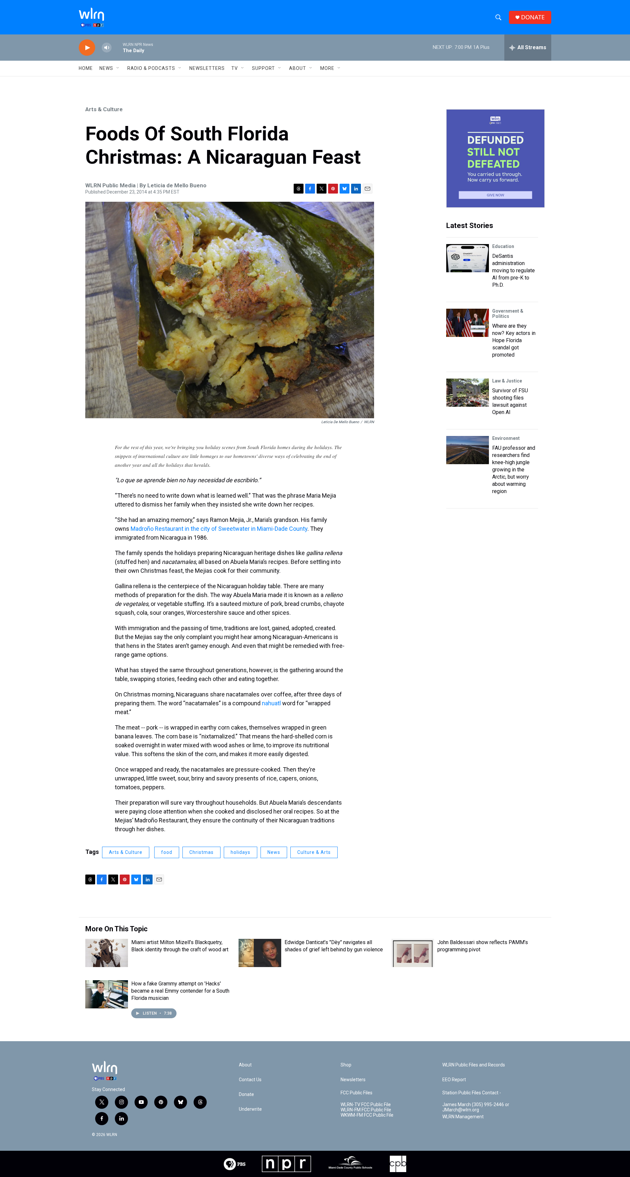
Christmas (201, 852)
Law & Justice (507, 380)
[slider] (117, 47)
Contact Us (250, 1079)
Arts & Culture (104, 109)
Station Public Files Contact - (471, 1092)
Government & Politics (507, 313)
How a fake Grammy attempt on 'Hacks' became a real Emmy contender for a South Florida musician (180, 991)
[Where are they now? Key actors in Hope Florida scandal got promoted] (467, 323)
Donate (246, 1094)
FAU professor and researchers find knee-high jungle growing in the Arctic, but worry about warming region (513, 469)
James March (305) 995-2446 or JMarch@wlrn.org (475, 1107)
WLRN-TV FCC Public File (366, 1104)
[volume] (106, 47)
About (297, 68)
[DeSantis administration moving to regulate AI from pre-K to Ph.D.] (467, 258)
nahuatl (271, 703)
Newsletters (207, 68)
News (273, 852)
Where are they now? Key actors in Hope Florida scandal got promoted (514, 340)
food (166, 852)
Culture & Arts (314, 852)
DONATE (533, 17)
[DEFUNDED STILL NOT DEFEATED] (495, 158)
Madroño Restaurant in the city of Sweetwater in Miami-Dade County (219, 528)
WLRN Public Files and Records (473, 1065)
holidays (240, 852)
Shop (346, 1065)
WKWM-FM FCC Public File (367, 1115)
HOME (86, 68)
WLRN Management (463, 1116)
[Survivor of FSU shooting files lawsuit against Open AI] (467, 393)
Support (263, 68)
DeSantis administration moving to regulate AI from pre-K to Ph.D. (513, 270)
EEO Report (454, 1079)
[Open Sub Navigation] (118, 68)
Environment (506, 438)
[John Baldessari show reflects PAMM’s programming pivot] (412, 953)
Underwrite (250, 1109)
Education (503, 246)
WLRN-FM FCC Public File (366, 1109)
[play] (87, 48)
